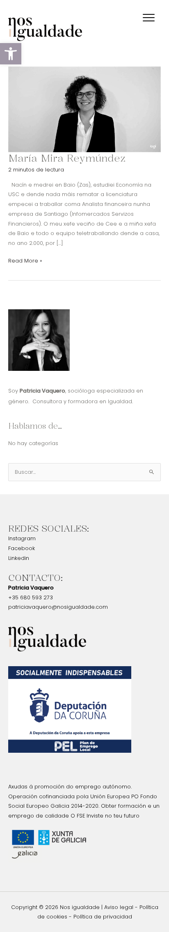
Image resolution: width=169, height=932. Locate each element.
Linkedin (18, 558)
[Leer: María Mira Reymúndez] (84, 108)
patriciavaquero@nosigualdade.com (58, 606)
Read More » (25, 260)
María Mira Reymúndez (67, 157)
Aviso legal (118, 907)
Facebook (21, 548)
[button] (10, 53)
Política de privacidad (102, 916)
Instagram (22, 538)
